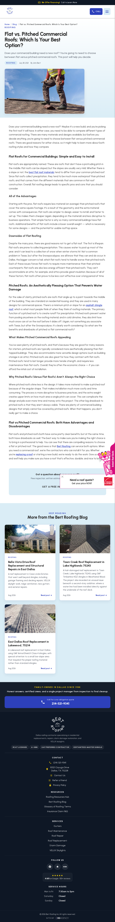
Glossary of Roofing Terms (57, 806)
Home (7, 24)
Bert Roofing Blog (57, 801)
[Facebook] (50, 867)
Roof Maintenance (57, 831)
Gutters (57, 826)
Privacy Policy (59, 785)
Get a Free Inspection (57, 486)
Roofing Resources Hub (57, 797)
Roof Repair (57, 835)
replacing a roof (24, 454)
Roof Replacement (57, 840)
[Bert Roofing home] (10, 11)
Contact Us (59, 775)
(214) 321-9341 (59, 762)
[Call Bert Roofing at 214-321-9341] (96, 11)
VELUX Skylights (57, 850)
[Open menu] (107, 11)
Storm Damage (57, 845)
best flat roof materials (41, 172)
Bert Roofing (64, 446)
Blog (15, 24)
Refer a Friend (59, 780)
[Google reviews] (57, 867)
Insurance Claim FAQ (57, 811)
